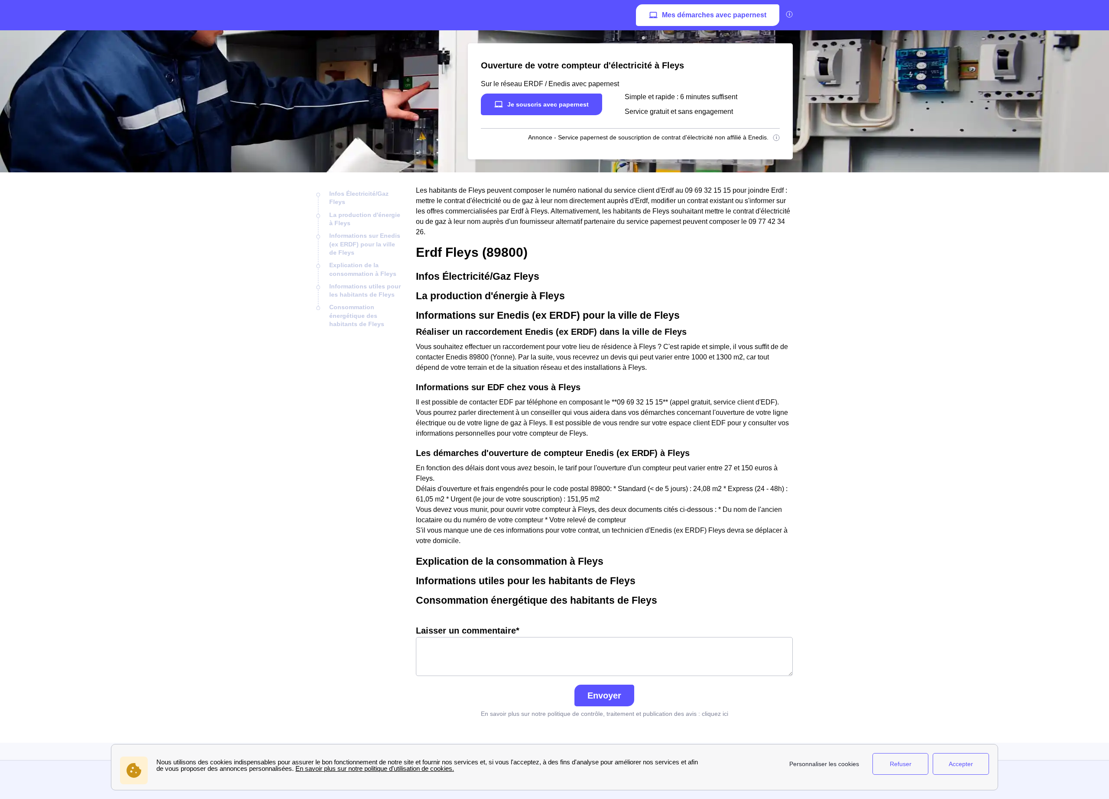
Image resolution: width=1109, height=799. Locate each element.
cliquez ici (715, 713)
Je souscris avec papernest (548, 104)
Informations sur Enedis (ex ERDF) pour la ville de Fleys (364, 244)
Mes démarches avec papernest (714, 15)
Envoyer (604, 695)
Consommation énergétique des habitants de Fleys (356, 315)
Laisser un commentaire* (467, 630)
